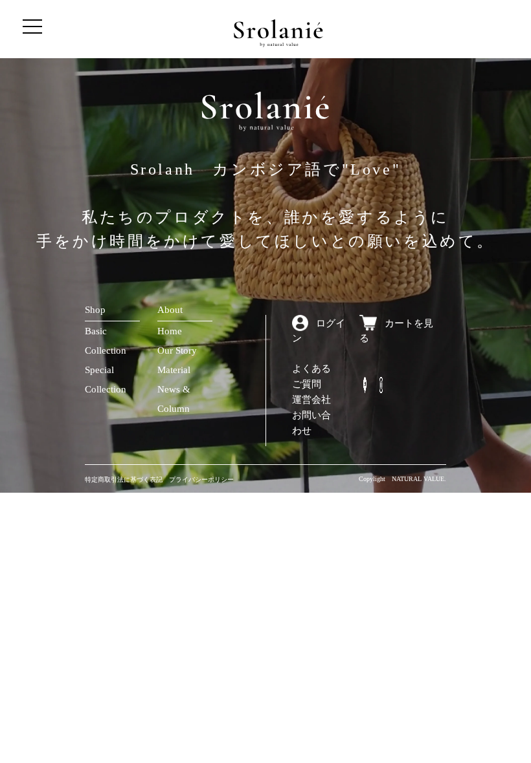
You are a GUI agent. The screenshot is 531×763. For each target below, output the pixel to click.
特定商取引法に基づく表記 (124, 479)
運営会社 (311, 399)
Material (173, 370)
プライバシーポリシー (201, 479)
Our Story (177, 350)
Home (169, 331)
